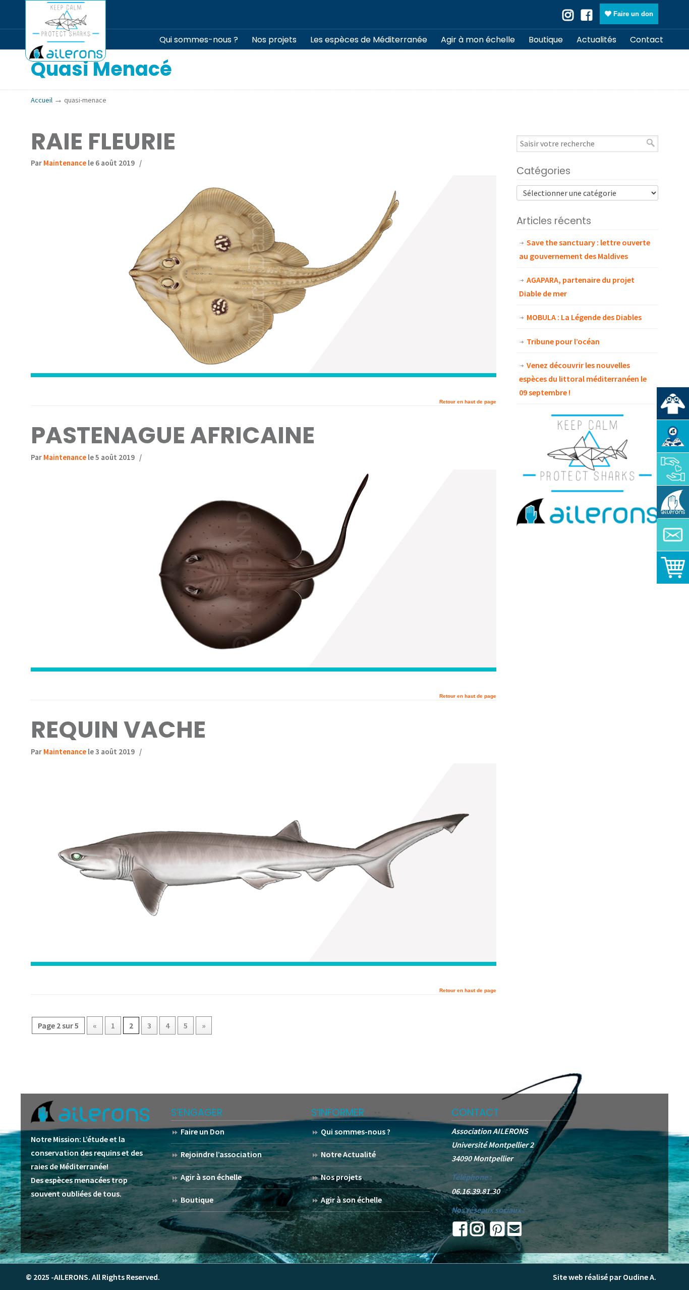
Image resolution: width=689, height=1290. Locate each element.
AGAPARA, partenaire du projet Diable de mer (577, 286)
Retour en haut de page (467, 401)
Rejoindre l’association (221, 1154)
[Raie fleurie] (263, 374)
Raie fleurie (103, 141)
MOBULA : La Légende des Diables (584, 317)
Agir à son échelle (211, 1177)
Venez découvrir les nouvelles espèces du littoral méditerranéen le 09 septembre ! (583, 378)
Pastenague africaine (173, 435)
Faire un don (632, 14)
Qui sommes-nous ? (355, 1131)
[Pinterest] (497, 1232)
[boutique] (673, 567)
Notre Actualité (348, 1154)
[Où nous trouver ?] (673, 403)
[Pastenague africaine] (263, 668)
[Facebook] (586, 14)
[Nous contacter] (673, 535)
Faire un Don (202, 1131)
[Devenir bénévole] (673, 502)
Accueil (41, 100)
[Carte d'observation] (673, 436)
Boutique (197, 1200)
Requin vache (118, 729)
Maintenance (64, 163)
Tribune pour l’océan (563, 341)
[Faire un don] (673, 469)
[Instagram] (477, 1232)
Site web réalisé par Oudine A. (604, 1277)
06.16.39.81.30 (475, 1191)
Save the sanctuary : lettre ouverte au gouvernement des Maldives (584, 249)
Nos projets (341, 1177)
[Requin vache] (263, 963)
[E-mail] (514, 1232)
